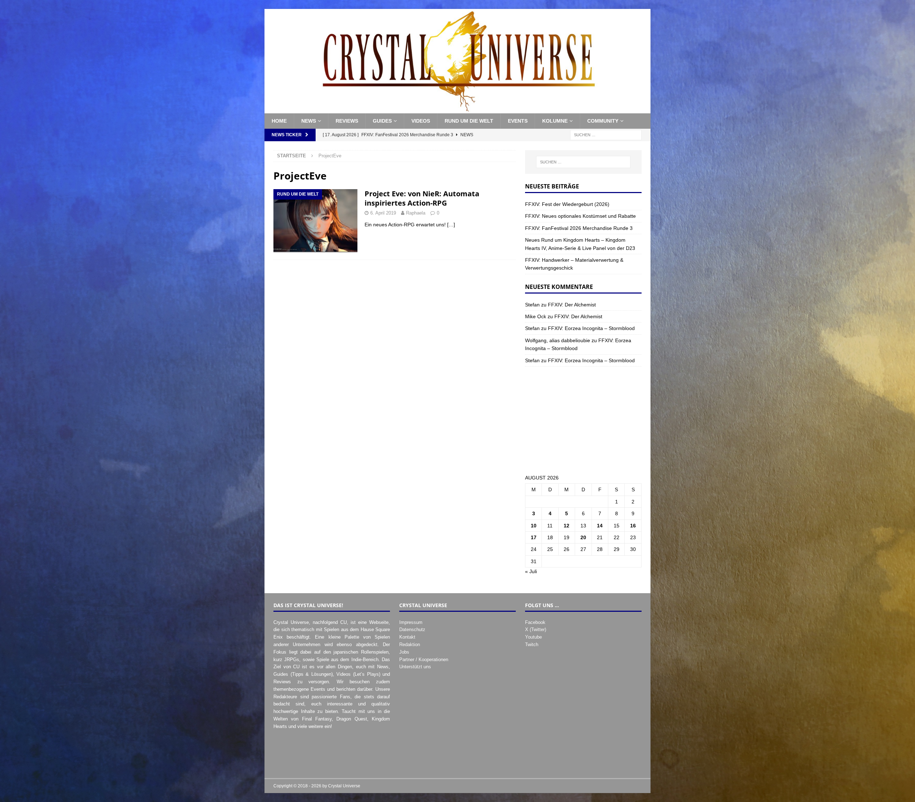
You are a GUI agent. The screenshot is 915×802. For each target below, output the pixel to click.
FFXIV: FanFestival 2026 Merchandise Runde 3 (579, 228)
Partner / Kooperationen (423, 659)
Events (518, 121)
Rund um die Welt (469, 121)
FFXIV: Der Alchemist (572, 304)
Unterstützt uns (415, 666)
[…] (451, 224)
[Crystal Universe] (457, 109)
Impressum (410, 622)
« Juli (531, 571)
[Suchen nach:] (606, 134)
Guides (382, 121)
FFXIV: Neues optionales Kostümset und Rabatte (580, 216)
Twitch (531, 644)
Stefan (532, 304)
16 (633, 525)
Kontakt (407, 637)
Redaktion (409, 644)
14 (600, 525)
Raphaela (415, 213)
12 (566, 525)
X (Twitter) (535, 629)
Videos (420, 121)
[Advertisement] (583, 420)
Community (602, 121)
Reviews (347, 121)
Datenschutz (412, 629)
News (308, 121)
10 (533, 525)
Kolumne (555, 121)
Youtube (533, 637)
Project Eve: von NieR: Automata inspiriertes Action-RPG (422, 198)
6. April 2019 (383, 213)
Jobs (404, 652)
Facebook (535, 622)
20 (583, 537)
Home (279, 121)
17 (533, 537)
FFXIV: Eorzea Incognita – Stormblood (591, 328)
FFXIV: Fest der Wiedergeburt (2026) (567, 204)
